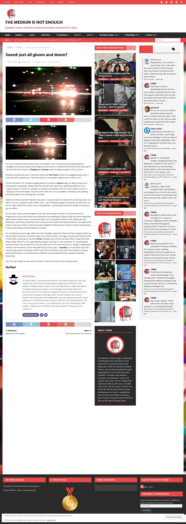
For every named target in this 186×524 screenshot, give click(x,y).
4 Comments (125, 141)
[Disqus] (48, 373)
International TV (108, 35)
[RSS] (181, 2)
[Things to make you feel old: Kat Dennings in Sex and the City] (126, 228)
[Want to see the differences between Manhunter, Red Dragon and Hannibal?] (105, 312)
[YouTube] (176, 2)
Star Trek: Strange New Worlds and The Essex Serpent (113, 199)
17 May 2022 (115, 203)
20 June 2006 (12, 62)
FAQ (30, 2)
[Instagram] (171, 2)
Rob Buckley (25, 62)
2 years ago (159, 79)
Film (32, 35)
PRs (51, 2)
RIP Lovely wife (149, 79)
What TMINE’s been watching (110, 47)
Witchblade (78, 169)
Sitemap (61, 2)
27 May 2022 (115, 172)
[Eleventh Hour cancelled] (126, 312)
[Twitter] (166, 2)
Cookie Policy (51, 520)
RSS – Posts (148, 487)
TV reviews (62, 35)
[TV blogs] (70, 501)
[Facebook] (161, 2)
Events (18, 35)
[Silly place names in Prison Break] (105, 291)
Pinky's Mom (156, 129)
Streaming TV (131, 35)
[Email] (46, 315)
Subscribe (146, 510)
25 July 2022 (115, 79)
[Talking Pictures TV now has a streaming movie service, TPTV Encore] (126, 270)
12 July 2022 (114, 110)
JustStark (154, 107)
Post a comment (53, 62)
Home (7, 2)
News (7, 35)
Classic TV (150, 35)
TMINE (153, 83)
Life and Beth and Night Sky (112, 168)
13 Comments (125, 172)
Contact (72, 2)
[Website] (42, 315)
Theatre (45, 35)
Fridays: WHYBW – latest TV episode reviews (19, 490)
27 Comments (125, 79)
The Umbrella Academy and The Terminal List (114, 75)
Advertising (40, 2)
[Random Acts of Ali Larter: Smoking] (105, 228)
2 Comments (124, 203)
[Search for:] (167, 40)
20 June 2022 (115, 141)
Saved (78, 177)
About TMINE (19, 2)
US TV (77, 35)
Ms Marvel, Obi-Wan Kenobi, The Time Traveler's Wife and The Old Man (115, 135)
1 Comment (124, 110)
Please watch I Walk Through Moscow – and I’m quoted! (112, 106)
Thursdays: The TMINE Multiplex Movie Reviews (21, 486)
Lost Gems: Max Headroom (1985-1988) (157, 148)
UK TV (89, 35)
